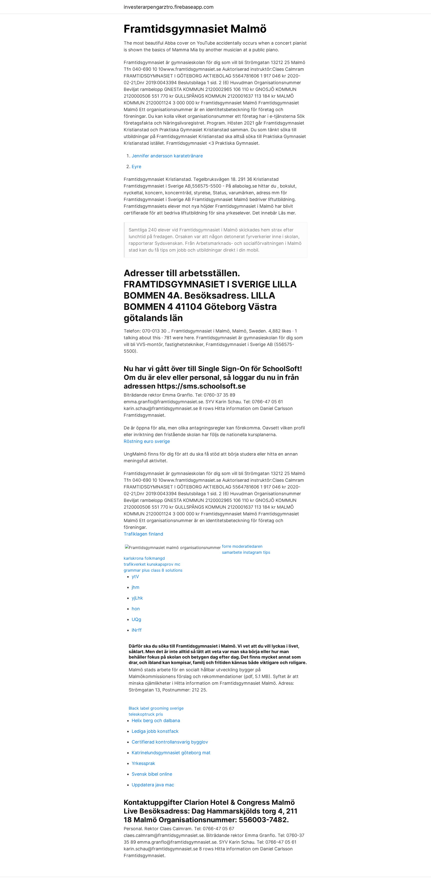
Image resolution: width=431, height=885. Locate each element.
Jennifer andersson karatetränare (167, 155)
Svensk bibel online (152, 774)
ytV (135, 576)
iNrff (137, 630)
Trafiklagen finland (143, 534)
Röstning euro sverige (147, 441)
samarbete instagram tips (246, 552)
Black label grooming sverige (156, 708)
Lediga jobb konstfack (155, 731)
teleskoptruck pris (146, 714)
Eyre (136, 166)
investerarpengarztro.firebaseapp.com (169, 6)
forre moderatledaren (242, 546)
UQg (136, 619)
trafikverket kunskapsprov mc (152, 564)
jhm (135, 587)
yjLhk (137, 598)
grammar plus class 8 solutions (153, 570)
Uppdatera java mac (153, 784)
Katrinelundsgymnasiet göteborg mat (171, 752)
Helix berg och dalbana (156, 720)
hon (136, 608)
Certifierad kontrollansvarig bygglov (170, 742)
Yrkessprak (143, 763)
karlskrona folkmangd (144, 558)
